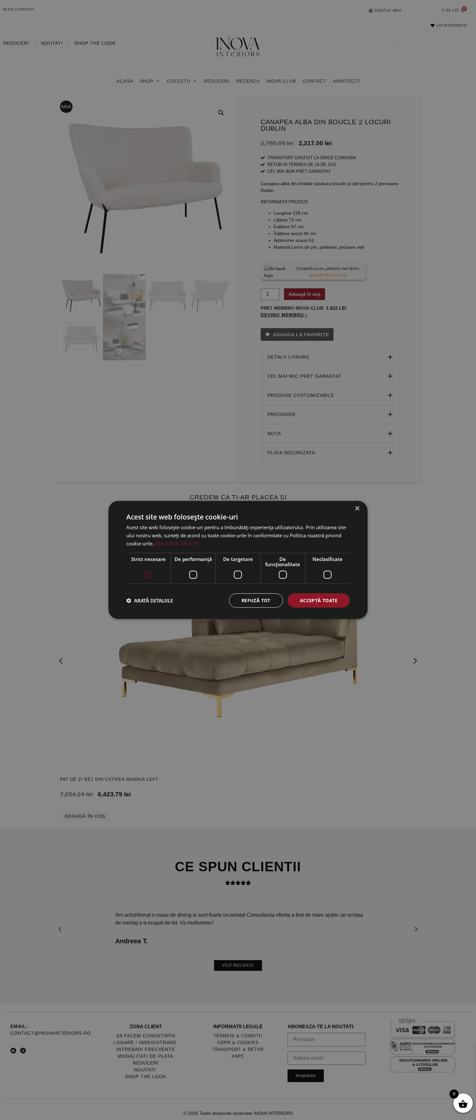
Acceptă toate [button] (318, 600)
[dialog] (238, 560)
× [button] (357, 508)
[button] (149, 600)
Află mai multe (177, 543)
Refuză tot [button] (256, 600)
